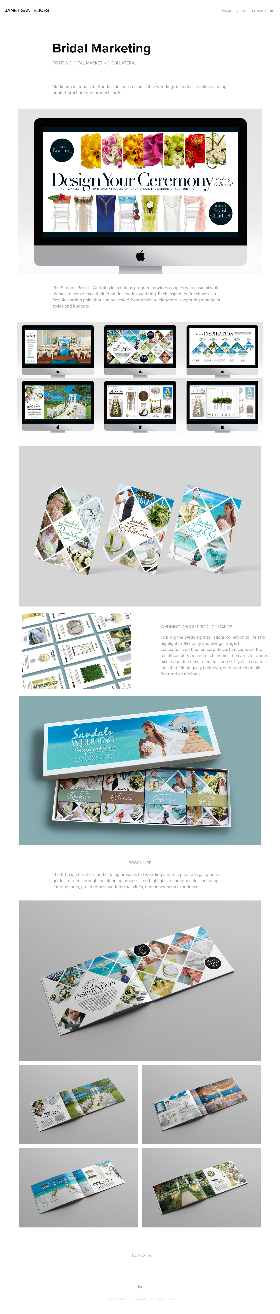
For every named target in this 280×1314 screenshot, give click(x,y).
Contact (259, 11)
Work (226, 11)
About (241, 11)
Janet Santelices (27, 10)
